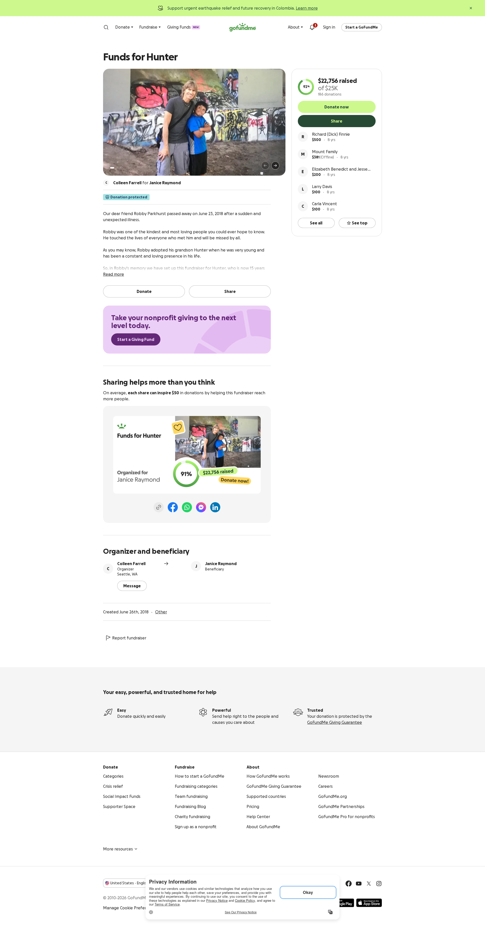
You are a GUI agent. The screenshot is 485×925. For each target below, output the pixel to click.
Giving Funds (183, 27)
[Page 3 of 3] (120, 168)
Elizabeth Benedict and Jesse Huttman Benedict (340, 169)
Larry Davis (322, 186)
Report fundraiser (129, 638)
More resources (118, 849)
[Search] (106, 27)
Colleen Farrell (131, 563)
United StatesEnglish (129, 883)
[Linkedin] (215, 507)
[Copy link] (159, 507)
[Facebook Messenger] (201, 507)
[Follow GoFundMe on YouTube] (359, 883)
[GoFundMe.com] (242, 27)
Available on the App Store (369, 902)
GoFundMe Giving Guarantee (334, 722)
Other (161, 612)
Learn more (307, 8)
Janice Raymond (221, 563)
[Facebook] (173, 507)
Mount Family (324, 151)
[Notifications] (312, 27)
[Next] (275, 165)
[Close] (471, 8)
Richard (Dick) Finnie (331, 134)
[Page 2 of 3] (117, 168)
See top (360, 223)
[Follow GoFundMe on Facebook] (349, 883)
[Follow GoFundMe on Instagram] (379, 883)
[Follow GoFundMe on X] (369, 883)
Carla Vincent (324, 203)
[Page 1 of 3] (112, 168)
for (147, 182)
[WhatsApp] (187, 507)
